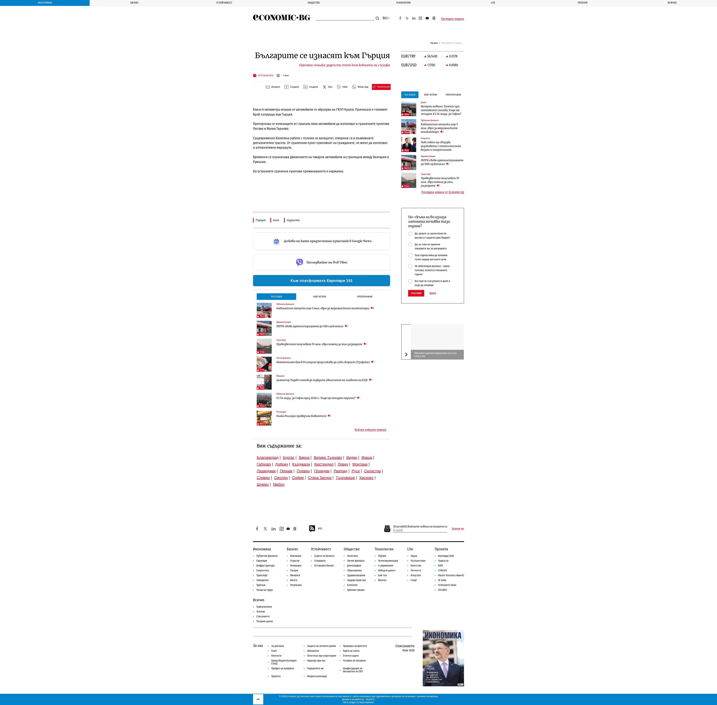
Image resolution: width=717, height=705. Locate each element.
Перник (286, 471)
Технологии (403, 2)
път (276, 220)
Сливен (263, 478)
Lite (493, 2)
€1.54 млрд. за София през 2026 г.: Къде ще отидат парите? (316, 398)
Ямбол (279, 484)
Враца (366, 457)
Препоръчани (364, 296)
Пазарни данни (264, 621)
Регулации (296, 585)
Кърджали (301, 464)
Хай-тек (382, 575)
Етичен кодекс (351, 655)
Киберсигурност (387, 570)
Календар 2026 (446, 555)
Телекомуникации (388, 560)
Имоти (293, 580)
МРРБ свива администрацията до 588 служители (310, 326)
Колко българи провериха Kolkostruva (301, 416)
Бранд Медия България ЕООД (284, 662)
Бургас (288, 457)
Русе (356, 471)
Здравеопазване (356, 575)
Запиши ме (458, 528)
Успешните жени (447, 585)
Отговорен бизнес (324, 565)
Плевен (303, 471)
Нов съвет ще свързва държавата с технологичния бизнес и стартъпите (441, 146)
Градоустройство (356, 580)
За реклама (277, 646)
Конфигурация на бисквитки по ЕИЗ (353, 670)
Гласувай (416, 293)
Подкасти (443, 560)
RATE (440, 565)
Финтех (382, 580)
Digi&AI (382, 555)
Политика (352, 555)
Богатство (416, 565)
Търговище (345, 478)
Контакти (276, 655)
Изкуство (416, 575)
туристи (293, 220)
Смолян (281, 478)
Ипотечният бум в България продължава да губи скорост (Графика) (323, 362)
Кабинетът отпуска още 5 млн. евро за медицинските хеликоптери (323, 308)
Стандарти (320, 560)
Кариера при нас (316, 660)
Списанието (262, 616)
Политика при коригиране (321, 655)
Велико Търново (328, 457)
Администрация (356, 590)
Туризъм (261, 585)
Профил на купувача (282, 668)
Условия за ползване (354, 660)
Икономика (45, 2)
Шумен (263, 484)
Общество (314, 2)
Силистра (372, 471)
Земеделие (262, 580)
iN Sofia (442, 580)
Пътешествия (418, 560)
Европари (261, 560)
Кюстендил (323, 464)
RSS (320, 528)
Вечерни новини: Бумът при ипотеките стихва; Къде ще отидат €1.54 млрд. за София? (441, 110)
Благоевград (268, 457)
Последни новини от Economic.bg (442, 192)
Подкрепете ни (315, 668)
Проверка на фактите (355, 646)
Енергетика (262, 570)
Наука (414, 555)
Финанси (295, 575)
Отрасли (294, 560)
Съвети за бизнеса (324, 555)
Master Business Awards (451, 575)
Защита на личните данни (321, 646)
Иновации (295, 565)
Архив (432, 293)
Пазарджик (266, 471)
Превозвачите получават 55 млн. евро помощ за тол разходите (319, 344)
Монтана (359, 464)
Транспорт (262, 575)
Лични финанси (356, 560)
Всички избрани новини (370, 429)
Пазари (294, 570)
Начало (434, 43)
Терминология (264, 606)
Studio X (370, 699)
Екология (352, 585)
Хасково (366, 478)
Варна (304, 457)
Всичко (672, 2)
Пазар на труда (264, 590)
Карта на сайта (351, 650)
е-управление (385, 565)
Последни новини (452, 18)
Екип (274, 650)
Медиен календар (317, 676)
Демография (354, 565)
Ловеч (343, 464)
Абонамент (313, 650)
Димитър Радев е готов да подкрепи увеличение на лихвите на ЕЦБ (322, 380)
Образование (354, 570)
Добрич (281, 464)
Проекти (583, 2)
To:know (260, 611)
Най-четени (319, 296)
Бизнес (134, 2)
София (298, 478)
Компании (295, 555)
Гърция (261, 220)
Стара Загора (319, 478)
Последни (276, 296)
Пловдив (321, 471)
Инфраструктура (265, 565)
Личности (416, 570)
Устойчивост (224, 2)
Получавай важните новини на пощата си (420, 526)
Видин (351, 457)
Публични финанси (267, 555)
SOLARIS (442, 590)
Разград (340, 471)
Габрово (264, 464)
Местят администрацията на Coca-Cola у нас (436, 354)
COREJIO (442, 570)
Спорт (414, 580)
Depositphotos (366, 702)
